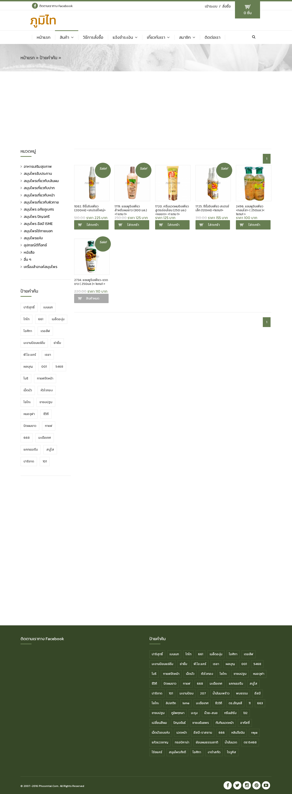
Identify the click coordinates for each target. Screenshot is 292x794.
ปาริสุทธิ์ (29, 307)
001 (44, 366)
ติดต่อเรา (212, 37)
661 (40, 319)
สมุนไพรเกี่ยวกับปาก (39, 188)
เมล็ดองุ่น (58, 319)
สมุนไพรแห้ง (33, 238)
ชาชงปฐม (45, 402)
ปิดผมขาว (29, 425)
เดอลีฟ (45, 331)
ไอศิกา (27, 331)
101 (45, 461)
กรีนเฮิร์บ (230, 713)
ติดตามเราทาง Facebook (56, 6)
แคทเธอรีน (30, 449)
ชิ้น (248, 12)
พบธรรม (242, 693)
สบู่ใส (50, 449)
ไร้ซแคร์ (157, 752)
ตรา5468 (250, 742)
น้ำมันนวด (231, 742)
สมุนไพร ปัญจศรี (37, 216)
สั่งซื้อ (226, 6)
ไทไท (26, 319)
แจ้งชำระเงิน (123, 37)
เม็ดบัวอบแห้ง (161, 732)
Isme (185, 703)
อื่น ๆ (27, 259)
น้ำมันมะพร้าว (221, 693)
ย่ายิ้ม (57, 342)
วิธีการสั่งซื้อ (93, 37)
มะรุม (194, 713)
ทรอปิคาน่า (182, 742)
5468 (59, 366)
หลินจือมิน (238, 732)
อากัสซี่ (245, 722)
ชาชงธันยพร (200, 722)
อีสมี (257, 693)
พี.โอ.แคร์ (29, 354)
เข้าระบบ (211, 6)
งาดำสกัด (214, 752)
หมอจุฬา (29, 414)
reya (254, 732)
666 (222, 732)
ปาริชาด (28, 461)
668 (26, 437)
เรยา (48, 354)
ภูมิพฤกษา (177, 713)
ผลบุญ (28, 366)
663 (260, 703)
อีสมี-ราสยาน (202, 732)
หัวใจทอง (47, 390)
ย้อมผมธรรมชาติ (207, 742)
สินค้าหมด (92, 298)
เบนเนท (48, 307)
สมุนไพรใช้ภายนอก (38, 231)
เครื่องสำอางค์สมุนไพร (40, 266)
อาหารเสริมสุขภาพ (38, 166)
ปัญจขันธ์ (179, 722)
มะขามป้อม (186, 693)
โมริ (25, 378)
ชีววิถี (218, 703)
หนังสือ (29, 252)
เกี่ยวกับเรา (156, 37)
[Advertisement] (146, 112)
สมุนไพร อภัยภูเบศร (39, 209)
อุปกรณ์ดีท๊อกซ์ (35, 245)
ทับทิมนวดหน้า (225, 722)
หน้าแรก (43, 37)
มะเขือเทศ (44, 437)
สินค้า (64, 37)
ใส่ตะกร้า (92, 224)
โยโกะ (27, 402)
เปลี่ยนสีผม (159, 722)
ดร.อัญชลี (235, 703)
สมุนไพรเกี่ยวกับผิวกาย (41, 202)
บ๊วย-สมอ (211, 713)
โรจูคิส (231, 752)
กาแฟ (48, 425)
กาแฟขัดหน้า (45, 378)
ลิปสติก (171, 703)
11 (249, 703)
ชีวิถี (46, 414)
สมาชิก (185, 37)
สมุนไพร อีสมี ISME (38, 223)
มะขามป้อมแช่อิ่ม (34, 342)
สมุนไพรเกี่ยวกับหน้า (39, 195)
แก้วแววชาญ (160, 742)
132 (245, 713)
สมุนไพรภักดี (177, 752)
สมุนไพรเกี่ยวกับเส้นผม (41, 180)
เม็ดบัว (27, 390)
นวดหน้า (181, 732)
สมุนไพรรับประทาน (38, 173)
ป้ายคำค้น (48, 57)
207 (203, 693)
